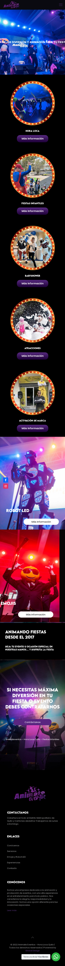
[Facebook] (5, 480)
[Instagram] (5, 486)
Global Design (32, 950)
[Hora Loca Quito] (12, 5)
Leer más (12, 910)
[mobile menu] (60, 4)
